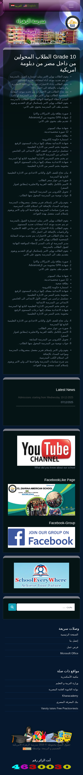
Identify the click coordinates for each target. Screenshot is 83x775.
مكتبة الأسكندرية (69, 676)
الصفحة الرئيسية (69, 634)
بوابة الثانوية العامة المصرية (63, 689)
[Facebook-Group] (41, 537)
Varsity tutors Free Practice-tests (59, 708)
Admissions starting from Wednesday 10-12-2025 (45, 397)
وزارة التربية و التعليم (67, 683)
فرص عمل (72, 647)
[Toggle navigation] (71, 6)
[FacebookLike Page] (41, 500)
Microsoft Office (69, 653)
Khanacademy (70, 695)
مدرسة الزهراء (31, 21)
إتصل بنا (73, 640)
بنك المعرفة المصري (67, 702)
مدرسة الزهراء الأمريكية (25, 744)
